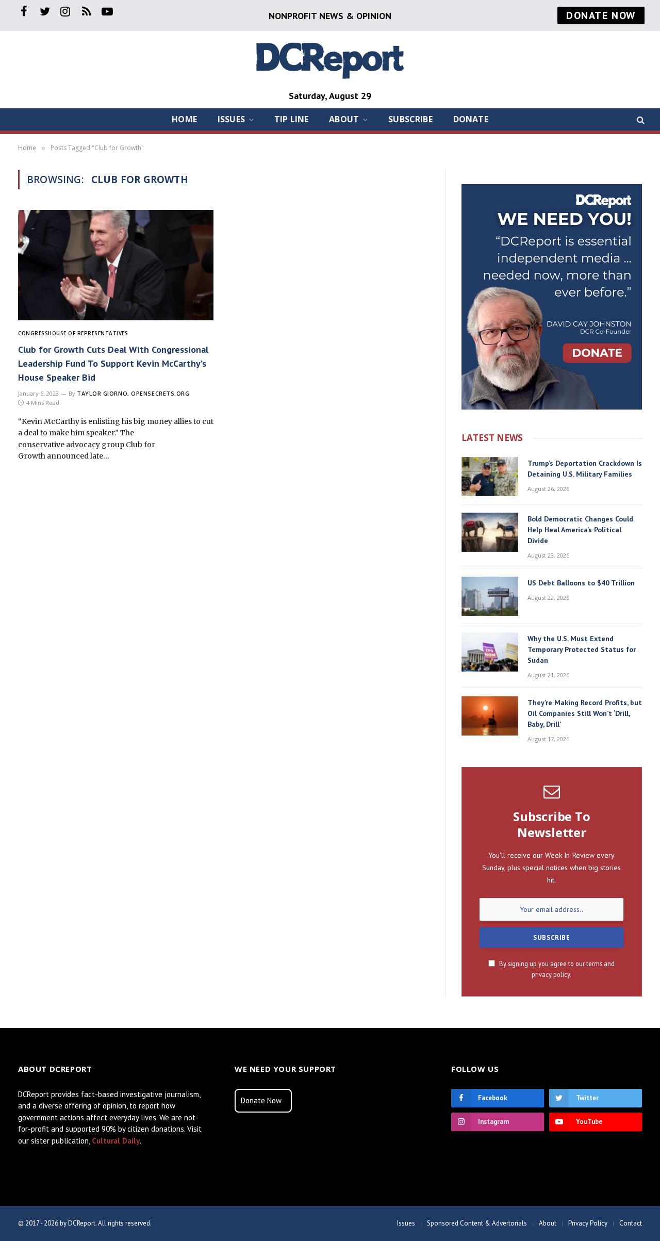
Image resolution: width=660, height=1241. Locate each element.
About (344, 119)
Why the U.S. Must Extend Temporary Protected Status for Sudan (581, 649)
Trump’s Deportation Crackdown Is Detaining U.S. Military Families (584, 469)
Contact (630, 1223)
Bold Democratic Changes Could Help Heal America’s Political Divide (580, 529)
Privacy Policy (587, 1223)
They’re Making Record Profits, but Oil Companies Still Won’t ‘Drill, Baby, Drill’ (584, 713)
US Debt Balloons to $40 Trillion (581, 582)
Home (184, 119)
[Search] (640, 119)
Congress (33, 333)
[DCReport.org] (330, 59)
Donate (470, 119)
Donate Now (261, 1100)
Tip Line (291, 119)
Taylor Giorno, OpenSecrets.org (133, 393)
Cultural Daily (116, 1141)
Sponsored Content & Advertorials (477, 1223)
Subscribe (410, 119)
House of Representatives (88, 333)
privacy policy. (551, 974)
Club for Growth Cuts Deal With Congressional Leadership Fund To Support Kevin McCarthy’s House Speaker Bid (113, 363)
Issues (231, 119)
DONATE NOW (601, 15)
